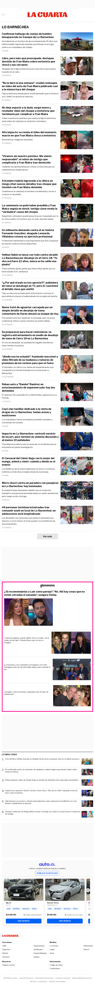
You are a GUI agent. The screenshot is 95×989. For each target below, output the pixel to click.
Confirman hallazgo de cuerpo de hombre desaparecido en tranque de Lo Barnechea (28, 35)
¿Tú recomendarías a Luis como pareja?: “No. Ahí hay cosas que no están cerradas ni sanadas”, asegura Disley (44, 593)
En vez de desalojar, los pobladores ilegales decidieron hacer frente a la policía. (27, 344)
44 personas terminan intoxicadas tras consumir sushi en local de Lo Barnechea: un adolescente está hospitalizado (29, 511)
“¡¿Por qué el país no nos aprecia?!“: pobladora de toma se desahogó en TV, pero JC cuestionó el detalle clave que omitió (30, 286)
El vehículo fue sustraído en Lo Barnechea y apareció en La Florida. (29, 396)
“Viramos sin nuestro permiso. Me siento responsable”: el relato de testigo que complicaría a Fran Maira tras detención (27, 159)
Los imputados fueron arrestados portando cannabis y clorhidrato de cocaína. (27, 421)
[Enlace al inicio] (47, 586)
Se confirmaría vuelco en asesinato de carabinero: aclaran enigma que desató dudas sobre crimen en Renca (41, 770)
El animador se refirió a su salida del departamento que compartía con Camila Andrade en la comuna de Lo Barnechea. (28, 370)
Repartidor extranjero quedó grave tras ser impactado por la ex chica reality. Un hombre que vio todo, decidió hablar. (30, 218)
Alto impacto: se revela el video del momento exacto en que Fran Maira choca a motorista (29, 134)
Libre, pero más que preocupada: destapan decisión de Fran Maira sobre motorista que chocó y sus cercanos (28, 61)
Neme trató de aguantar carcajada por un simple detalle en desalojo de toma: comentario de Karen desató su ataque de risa (30, 310)
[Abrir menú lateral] (4, 15)
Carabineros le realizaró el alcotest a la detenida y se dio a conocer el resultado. (29, 193)
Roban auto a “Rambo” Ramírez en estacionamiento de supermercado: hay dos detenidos (28, 387)
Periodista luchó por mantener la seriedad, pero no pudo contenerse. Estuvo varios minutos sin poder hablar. (28, 319)
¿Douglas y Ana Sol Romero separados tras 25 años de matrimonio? (26, 693)
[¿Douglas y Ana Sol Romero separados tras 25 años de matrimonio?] (72, 696)
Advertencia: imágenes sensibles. (17, 139)
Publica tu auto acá (47, 873)
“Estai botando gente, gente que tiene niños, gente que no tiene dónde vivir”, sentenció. (28, 270)
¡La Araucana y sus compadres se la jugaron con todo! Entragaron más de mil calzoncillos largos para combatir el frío (27, 667)
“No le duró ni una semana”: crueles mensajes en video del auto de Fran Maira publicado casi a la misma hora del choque (30, 86)
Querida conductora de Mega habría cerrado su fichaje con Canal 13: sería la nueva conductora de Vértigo (42, 812)
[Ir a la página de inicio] (47, 14)
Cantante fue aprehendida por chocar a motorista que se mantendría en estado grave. (28, 168)
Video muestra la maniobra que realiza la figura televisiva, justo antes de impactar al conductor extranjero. (29, 120)
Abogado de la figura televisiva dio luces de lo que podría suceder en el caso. (28, 70)
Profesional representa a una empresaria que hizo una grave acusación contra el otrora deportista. (30, 242)
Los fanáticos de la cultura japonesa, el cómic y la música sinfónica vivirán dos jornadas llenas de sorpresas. (28, 470)
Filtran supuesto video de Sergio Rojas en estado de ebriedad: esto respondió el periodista (41, 780)
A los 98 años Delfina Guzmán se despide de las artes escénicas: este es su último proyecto (42, 759)
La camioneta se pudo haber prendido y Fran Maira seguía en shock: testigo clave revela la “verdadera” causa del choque (29, 209)
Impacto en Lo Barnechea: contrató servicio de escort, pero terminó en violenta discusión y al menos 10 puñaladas (30, 437)
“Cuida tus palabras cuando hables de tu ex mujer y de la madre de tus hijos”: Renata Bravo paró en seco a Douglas (26, 640)
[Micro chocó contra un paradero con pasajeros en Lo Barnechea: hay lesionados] (76, 490)
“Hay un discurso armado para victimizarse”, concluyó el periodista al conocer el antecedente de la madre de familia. (30, 295)
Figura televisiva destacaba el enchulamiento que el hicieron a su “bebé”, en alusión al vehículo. (30, 95)
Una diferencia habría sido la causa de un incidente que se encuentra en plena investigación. (29, 446)
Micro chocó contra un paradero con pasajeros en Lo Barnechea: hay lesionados (30, 484)
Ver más (47, 536)
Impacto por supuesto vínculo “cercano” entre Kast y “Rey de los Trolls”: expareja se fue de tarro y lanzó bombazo (41, 791)
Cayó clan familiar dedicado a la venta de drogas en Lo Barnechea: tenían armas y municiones (26, 412)
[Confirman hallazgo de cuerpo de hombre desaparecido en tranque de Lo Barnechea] (76, 41)
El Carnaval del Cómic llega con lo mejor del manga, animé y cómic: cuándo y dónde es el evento (28, 461)
